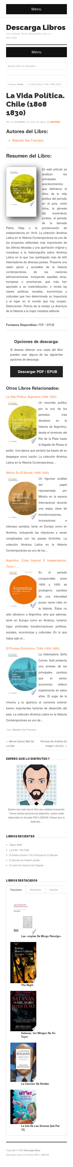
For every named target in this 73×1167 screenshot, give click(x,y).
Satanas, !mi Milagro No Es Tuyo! (38, 1035)
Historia (55, 122)
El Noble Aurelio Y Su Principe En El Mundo (33, 855)
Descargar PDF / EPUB (37, 371)
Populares (16, 889)
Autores (53, 889)
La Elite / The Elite (19, 850)
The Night (27, 985)
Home (20, 84)
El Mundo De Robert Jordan (24, 860)
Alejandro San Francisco (28, 140)
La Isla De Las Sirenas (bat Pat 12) (40, 1127)
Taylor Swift (15, 844)
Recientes (35, 889)
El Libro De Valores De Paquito (26, 865)
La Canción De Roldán (35, 1084)
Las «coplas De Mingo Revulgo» (41, 936)
